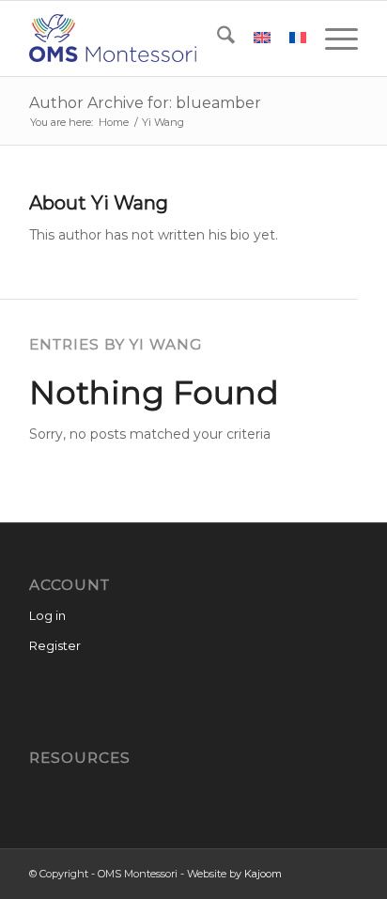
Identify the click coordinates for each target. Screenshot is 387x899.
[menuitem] (216, 38)
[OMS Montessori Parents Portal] (160, 38)
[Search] (216, 38)
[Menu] (332, 38)
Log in (47, 615)
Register (55, 645)
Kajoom (263, 873)
